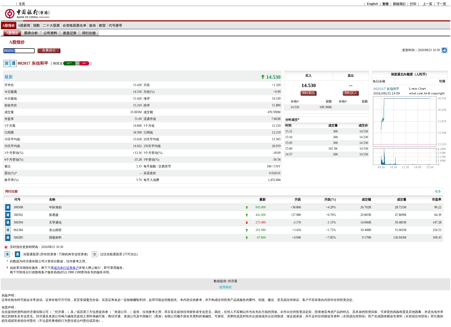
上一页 (427, 4)
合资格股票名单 (74, 25)
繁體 (385, 4)
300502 (18, 215)
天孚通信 (55, 222)
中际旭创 (55, 207)
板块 (92, 25)
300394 (18, 222)
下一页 (441, 4)
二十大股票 (51, 25)
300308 (18, 207)
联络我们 (399, 4)
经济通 (232, 281)
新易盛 (53, 215)
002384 (18, 230)
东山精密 (55, 230)
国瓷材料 (55, 237)
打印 (413, 4)
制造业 (58, 63)
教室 (102, 25)
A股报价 (8, 25)
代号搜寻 (115, 25)
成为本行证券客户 (66, 268)
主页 (22, 4)
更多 (438, 191)
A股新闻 (24, 25)
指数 (36, 25)
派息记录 (69, 33)
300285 (18, 237)
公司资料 (50, 33)
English (372, 4)
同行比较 (89, 33)
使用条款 (225, 287)
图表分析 (31, 33)
